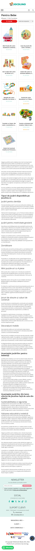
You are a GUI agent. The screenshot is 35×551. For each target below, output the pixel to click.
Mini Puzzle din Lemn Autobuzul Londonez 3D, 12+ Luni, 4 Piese (9, 46)
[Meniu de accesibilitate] (32, 538)
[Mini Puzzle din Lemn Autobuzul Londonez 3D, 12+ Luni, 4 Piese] (9, 34)
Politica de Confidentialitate (20, 490)
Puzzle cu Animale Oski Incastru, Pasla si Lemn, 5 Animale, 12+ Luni (26, 124)
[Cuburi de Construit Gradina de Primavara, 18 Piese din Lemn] (9, 140)
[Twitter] (15, 501)
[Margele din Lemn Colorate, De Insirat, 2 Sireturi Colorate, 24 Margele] (9, 88)
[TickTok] (22, 501)
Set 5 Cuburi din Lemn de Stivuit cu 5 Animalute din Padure (8, 72)
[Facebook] (9, 501)
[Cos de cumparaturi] (29, 10)
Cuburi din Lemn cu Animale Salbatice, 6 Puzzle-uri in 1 (26, 72)
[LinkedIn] (19, 501)
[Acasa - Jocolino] (17, 4)
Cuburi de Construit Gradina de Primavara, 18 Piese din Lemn (9, 149)
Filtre (10, 21)
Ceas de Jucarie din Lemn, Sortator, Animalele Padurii (26, 46)
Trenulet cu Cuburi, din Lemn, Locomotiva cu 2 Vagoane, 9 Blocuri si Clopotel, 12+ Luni (9, 124)
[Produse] (2, 10)
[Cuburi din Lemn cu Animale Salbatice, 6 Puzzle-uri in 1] (26, 63)
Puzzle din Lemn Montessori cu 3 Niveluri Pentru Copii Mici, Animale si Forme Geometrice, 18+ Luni (26, 98)
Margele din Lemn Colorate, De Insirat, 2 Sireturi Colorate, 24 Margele (9, 98)
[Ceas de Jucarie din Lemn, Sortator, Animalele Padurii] (26, 35)
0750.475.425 (18, 512)
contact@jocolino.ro (18, 515)
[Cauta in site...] (33, 10)
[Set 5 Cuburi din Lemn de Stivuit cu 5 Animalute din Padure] (9, 63)
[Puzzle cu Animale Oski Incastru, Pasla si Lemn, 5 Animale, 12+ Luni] (26, 114)
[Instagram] (25, 501)
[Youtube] (12, 501)
